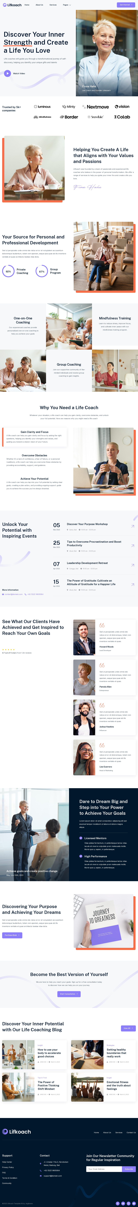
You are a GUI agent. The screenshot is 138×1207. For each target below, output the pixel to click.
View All (127, 1028)
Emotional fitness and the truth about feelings (119, 1085)
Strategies (110, 1045)
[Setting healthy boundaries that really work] (87, 1054)
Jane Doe (43, 1062)
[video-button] (7, 73)
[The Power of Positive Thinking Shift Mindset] (18, 1087)
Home (27, 5)
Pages (65, 5)
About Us (39, 5)
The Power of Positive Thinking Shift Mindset (48, 1085)
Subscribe (129, 1169)
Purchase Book (11, 935)
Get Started (125, 5)
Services (53, 5)
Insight (40, 1045)
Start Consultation (67, 994)
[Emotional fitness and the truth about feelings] (87, 1087)
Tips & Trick (42, 1078)
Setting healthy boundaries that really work (116, 1053)
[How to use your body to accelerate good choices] (18, 1054)
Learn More (23, 339)
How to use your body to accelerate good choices (49, 1053)
